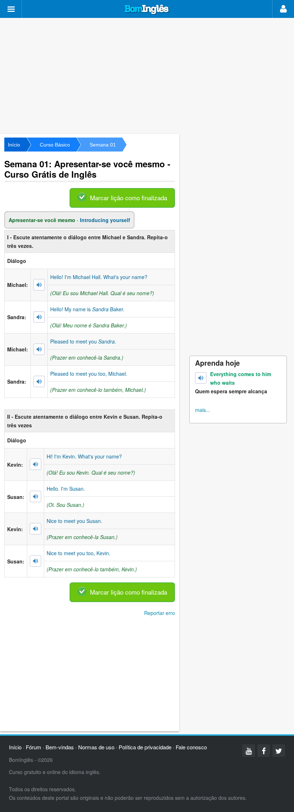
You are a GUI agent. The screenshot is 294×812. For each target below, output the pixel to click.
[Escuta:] (39, 284)
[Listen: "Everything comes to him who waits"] (201, 378)
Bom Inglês (147, 9)
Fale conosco (191, 747)
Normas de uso (96, 747)
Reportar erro (159, 612)
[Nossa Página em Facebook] (263, 750)
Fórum (33, 747)
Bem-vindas (60, 747)
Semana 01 (103, 145)
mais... (202, 409)
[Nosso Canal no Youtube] (248, 750)
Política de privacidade (145, 747)
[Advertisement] (147, 75)
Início (14, 145)
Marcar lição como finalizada (128, 197)
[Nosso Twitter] (278, 750)
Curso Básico (55, 145)
